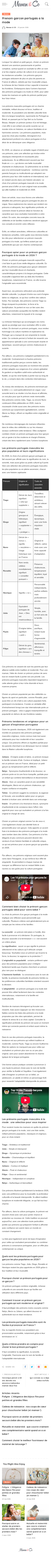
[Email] (45, 1367)
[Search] (46, 4)
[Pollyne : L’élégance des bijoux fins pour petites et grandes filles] (13, 1476)
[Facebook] (25, 1367)
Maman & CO (11, 27)
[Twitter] (32, 1367)
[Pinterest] (38, 1367)
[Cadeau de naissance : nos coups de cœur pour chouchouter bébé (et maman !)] (38, 1476)
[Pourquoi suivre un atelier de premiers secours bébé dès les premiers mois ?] (13, 1512)
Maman (6, 14)
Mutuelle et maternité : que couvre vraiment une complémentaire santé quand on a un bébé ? (25, 1430)
